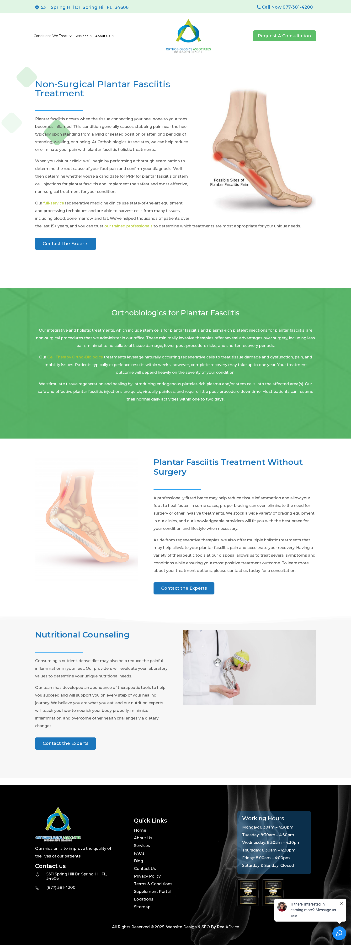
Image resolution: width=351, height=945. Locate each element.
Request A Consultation (284, 35)
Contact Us (145, 868)
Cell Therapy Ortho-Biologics (75, 357)
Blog (138, 861)
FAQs (139, 853)
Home (140, 830)
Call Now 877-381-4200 (287, 7)
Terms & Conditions (153, 884)
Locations (143, 899)
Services (142, 845)
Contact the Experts (65, 243)
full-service (53, 203)
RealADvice (228, 927)
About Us (143, 838)
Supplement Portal (152, 891)
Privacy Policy (147, 876)
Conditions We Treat (51, 36)
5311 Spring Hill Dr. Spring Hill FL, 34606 (84, 7)
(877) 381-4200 (60, 887)
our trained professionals (128, 226)
